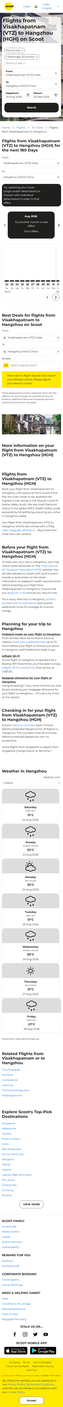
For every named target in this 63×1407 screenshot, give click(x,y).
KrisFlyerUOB (10, 1266)
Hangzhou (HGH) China (21, 85)
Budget (6, 358)
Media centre (10, 1231)
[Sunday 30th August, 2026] (48, 281)
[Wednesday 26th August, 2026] (27, 281)
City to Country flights (17, 1366)
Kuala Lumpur (11, 1138)
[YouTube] (46, 1334)
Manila (6, 1164)
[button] (21, 56)
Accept (31, 1400)
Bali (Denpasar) (11, 1149)
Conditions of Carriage (16, 1303)
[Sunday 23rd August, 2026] (12, 281)
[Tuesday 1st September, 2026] (58, 281)
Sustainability (10, 1247)
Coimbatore (9, 1080)
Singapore (8, 1123)
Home (6, 127)
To (7, 82)
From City (31, 1370)
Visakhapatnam (12, 1095)
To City (26, 1362)
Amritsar (7, 1074)
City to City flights (42, 1362)
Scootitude (9, 1226)
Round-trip (13, 50)
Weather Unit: (51, 777)
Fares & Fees (10, 1314)
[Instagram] (25, 1334)
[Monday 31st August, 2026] (53, 281)
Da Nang (7, 1190)
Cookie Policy (16, 1392)
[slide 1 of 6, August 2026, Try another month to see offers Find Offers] (31, 225)
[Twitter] (35, 1334)
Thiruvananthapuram (15, 1090)
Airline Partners (12, 1241)
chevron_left (4, 225)
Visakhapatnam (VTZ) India (23, 74)
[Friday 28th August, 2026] (38, 281)
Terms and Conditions (40, 1384)
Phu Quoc (8, 1179)
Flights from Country (43, 1366)
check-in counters (23, 725)
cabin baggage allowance (18, 530)
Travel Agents (10, 1279)
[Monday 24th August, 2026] (17, 281)
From (9, 71)
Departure (12, 93)
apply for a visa (16, 592)
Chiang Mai (9, 1185)
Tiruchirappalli (11, 1069)
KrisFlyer (7, 1260)
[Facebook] (15, 1334)
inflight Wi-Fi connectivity (19, 667)
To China (37, 127)
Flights (20, 127)
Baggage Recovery (14, 1319)
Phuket (7, 1195)
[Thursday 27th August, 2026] (33, 281)
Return (38, 93)
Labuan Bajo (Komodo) (16, 1174)
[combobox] (29, 163)
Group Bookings (12, 1284)
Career (6, 1236)
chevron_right (58, 225)
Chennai (7, 1085)
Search (31, 107)
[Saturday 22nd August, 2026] (7, 281)
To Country (14, 1362)
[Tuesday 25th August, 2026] (22, 281)
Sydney (7, 1133)
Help (5, 1298)
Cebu (5, 1143)
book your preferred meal (29, 642)
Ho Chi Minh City (13, 1154)
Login (27, 6)
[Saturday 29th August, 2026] (43, 281)
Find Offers (31, 231)
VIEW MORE (31, 1204)
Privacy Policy (16, 1384)
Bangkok (8, 1159)
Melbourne (9, 1128)
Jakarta (6, 1169)
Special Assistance (14, 1308)
